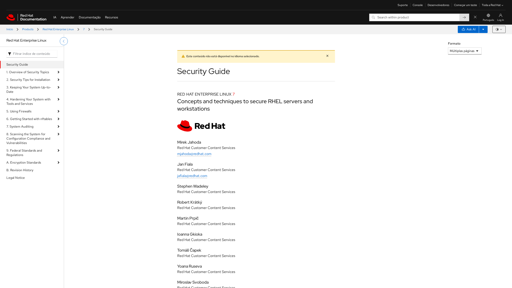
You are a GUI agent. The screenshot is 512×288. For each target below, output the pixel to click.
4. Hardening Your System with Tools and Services (28, 101)
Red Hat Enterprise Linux (58, 29)
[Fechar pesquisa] (475, 17)
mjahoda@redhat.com (194, 153)
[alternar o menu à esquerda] (64, 41)
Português (488, 20)
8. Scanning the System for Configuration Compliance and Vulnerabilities (28, 138)
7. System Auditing (19, 126)
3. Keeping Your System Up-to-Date (28, 89)
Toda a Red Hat (491, 5)
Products (27, 29)
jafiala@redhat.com (192, 175)
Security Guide (17, 64)
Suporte (403, 5)
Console (418, 5)
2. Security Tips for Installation (28, 80)
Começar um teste (465, 5)
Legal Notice (15, 178)
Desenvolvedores (438, 5)
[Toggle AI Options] (483, 29)
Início (9, 29)
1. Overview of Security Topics (27, 72)
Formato (454, 43)
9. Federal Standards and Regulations (24, 152)
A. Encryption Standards (23, 162)
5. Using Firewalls (18, 111)
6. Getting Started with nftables (29, 119)
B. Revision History (19, 170)
